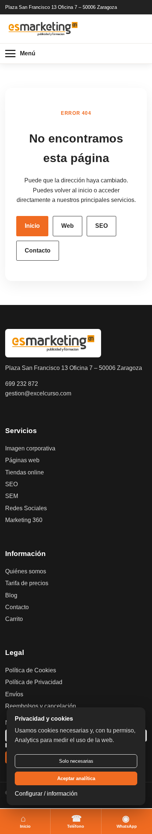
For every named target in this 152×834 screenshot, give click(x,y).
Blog (11, 595)
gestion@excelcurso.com (38, 393)
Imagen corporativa (30, 448)
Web (67, 226)
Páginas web (22, 460)
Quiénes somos (25, 571)
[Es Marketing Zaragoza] (43, 28)
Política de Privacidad (33, 682)
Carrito (14, 619)
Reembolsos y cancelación (40, 706)
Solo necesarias (76, 761)
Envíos (14, 694)
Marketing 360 (23, 520)
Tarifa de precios (26, 583)
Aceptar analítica (76, 778)
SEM (11, 496)
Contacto (38, 250)
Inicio (32, 226)
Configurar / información (46, 793)
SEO (101, 226)
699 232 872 (21, 384)
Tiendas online (24, 472)
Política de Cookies (30, 670)
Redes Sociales (26, 508)
